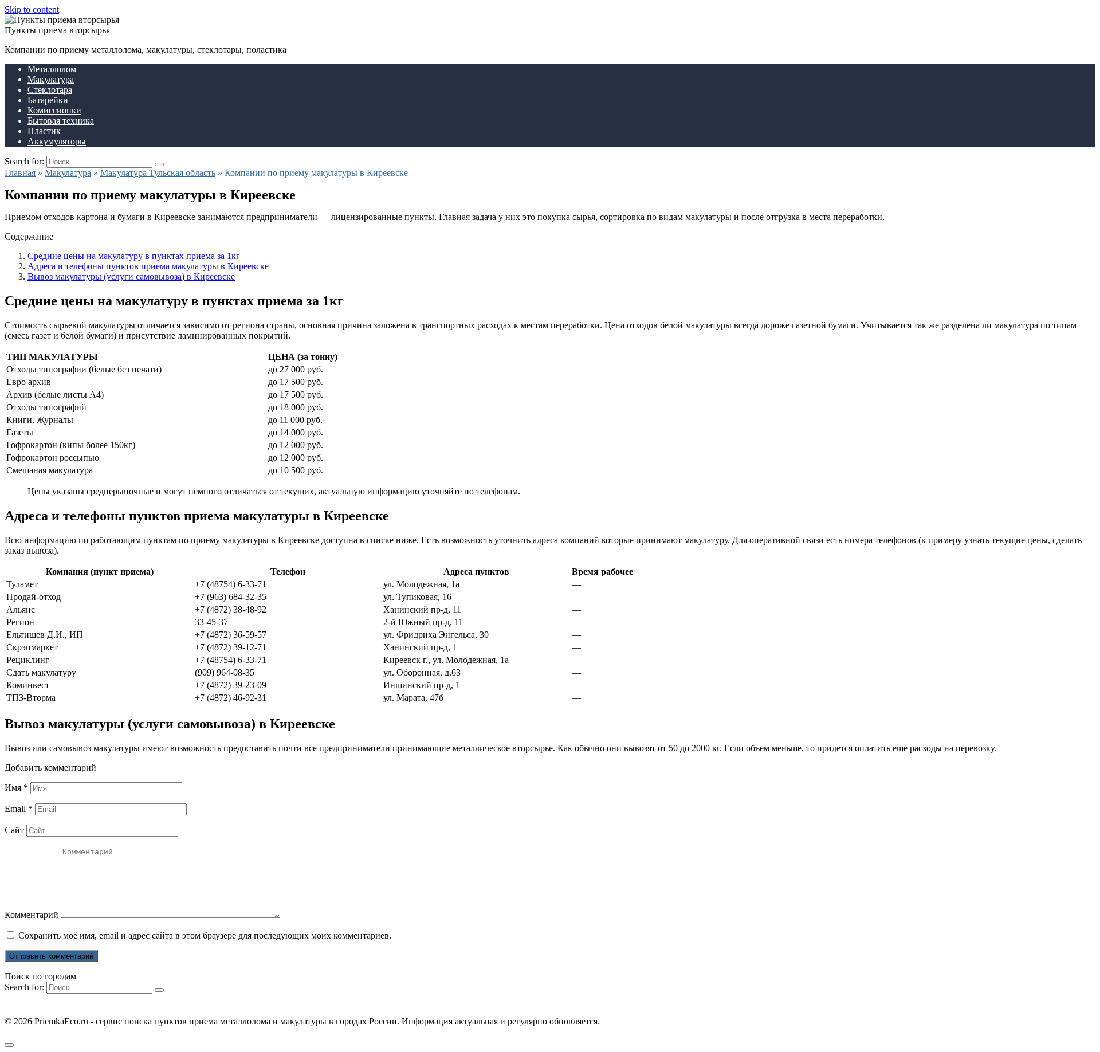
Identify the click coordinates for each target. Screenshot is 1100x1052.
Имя (16, 787)
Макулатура (51, 79)
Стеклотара (50, 90)
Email (19, 809)
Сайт (14, 830)
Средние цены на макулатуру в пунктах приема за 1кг (134, 256)
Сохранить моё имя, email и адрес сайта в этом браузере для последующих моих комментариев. (204, 935)
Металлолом (52, 69)
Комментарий (31, 915)
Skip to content (32, 9)
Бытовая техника (61, 120)
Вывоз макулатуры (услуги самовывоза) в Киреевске (131, 276)
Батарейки (48, 100)
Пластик (44, 131)
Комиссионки (54, 110)
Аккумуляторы (57, 141)
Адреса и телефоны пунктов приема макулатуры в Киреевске (148, 266)
